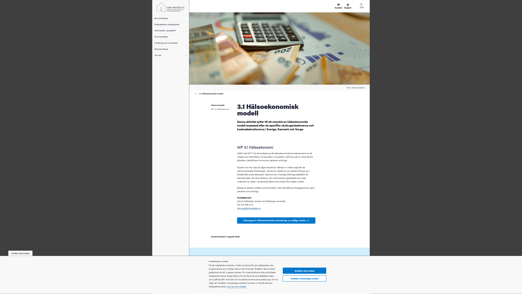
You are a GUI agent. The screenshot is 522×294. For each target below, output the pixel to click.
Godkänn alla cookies (305, 270)
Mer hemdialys (161, 18)
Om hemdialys (161, 36)
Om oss (157, 55)
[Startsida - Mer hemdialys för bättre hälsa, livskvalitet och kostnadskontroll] (170, 7)
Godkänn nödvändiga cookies (305, 278)
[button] (361, 6)
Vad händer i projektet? (165, 30)
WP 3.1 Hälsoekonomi (220, 109)
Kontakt (338, 7)
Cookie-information (20, 253)
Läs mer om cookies (236, 286)
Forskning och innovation (166, 42)
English (347, 7)
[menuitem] (338, 6)
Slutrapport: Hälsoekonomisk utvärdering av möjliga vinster (275, 220)
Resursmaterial (161, 49)
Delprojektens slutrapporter (166, 24)
